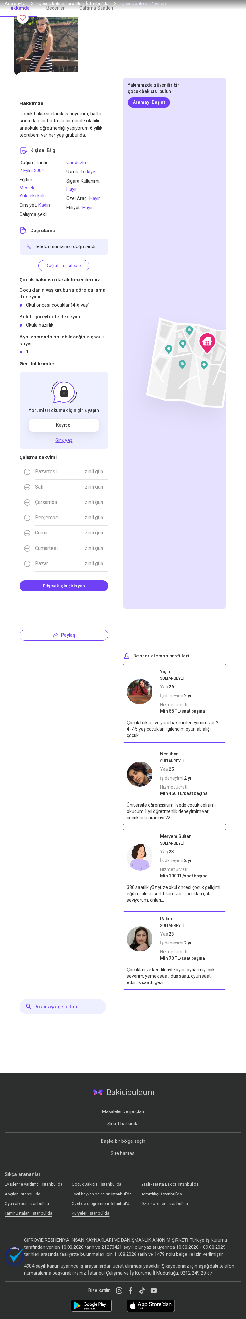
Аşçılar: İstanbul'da (22, 1194)
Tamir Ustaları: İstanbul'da (28, 1213)
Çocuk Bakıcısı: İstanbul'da (96, 1184)
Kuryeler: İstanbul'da (90, 1213)
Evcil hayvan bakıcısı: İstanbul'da (102, 1194)
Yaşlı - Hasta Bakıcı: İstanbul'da (170, 1184)
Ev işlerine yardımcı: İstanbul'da (33, 1184)
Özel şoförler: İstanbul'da (164, 1203)
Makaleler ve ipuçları (123, 1111)
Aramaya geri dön (56, 1007)
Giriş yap (63, 440)
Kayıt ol (64, 425)
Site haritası (123, 1153)
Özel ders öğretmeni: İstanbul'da (102, 1203)
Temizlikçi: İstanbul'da (161, 1194)
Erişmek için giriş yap (64, 585)
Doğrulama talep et (64, 265)
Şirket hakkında (123, 1123)
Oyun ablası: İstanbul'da (27, 1203)
